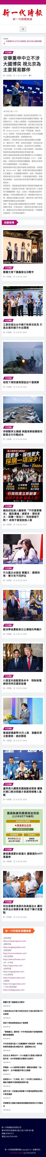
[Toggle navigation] (23, 29)
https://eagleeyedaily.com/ (14, 947)
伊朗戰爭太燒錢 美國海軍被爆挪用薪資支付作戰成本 (22, 433)
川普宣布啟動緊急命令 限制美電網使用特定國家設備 (22, 682)
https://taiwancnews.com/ (14, 978)
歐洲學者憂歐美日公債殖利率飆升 (22, 629)
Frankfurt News (16, 1153)
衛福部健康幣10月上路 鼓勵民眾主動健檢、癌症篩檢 (22, 734)
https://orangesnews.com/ (14, 984)
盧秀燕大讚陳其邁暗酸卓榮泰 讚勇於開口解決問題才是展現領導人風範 (22, 791)
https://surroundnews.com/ (15, 953)
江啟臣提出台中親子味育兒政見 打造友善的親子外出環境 (22, 326)
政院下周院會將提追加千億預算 (21, 382)
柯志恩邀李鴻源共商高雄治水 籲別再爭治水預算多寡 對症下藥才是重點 (22, 909)
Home (5, 38)
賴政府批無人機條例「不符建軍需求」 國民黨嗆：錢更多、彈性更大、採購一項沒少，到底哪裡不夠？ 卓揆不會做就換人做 (22, 515)
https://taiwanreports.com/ (14, 941)
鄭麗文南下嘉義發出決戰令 (18, 272)
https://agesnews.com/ (12, 965)
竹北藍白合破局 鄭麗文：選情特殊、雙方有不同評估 (21, 574)
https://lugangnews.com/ (13, 971)
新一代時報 (7, 75)
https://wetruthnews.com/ (14, 959)
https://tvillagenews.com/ (13, 990)
